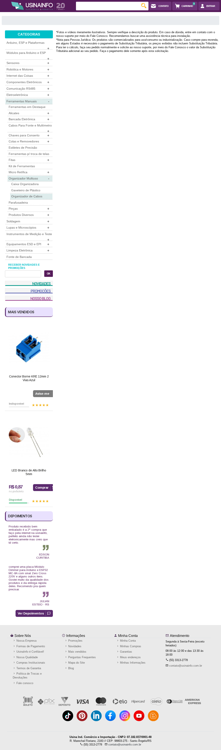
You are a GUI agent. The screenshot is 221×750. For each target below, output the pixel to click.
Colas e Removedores (29, 141)
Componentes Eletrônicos (27, 82)
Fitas (29, 160)
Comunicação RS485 (27, 88)
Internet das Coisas (27, 76)
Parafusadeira (18, 202)
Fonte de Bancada (19, 257)
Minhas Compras (130, 646)
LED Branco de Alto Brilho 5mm (29, 472)
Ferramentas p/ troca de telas (29, 154)
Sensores (27, 63)
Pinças (29, 208)
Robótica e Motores (27, 69)
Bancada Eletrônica (29, 119)
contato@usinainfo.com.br (185, 665)
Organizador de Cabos (26, 196)
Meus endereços (130, 657)
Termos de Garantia (28, 668)
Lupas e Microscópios (27, 227)
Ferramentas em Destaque (27, 107)
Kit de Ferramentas (22, 166)
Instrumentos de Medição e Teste (29, 236)
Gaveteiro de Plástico (25, 190)
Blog (70, 668)
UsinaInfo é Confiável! (30, 651)
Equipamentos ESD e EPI (27, 244)
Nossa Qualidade (27, 657)
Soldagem (27, 221)
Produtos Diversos (29, 215)
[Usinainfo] (38, 6)
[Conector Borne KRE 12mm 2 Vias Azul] (29, 348)
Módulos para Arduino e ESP (27, 55)
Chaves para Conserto (29, 135)
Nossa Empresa (26, 640)
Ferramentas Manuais (27, 101)
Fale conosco (24, 683)
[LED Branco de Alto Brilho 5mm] (29, 442)
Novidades (74, 646)
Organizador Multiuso (29, 178)
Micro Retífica (29, 172)
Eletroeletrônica (27, 95)
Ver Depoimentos (31, 613)
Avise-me (42, 393)
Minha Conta (127, 636)
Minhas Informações (132, 662)
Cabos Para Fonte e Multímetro (30, 128)
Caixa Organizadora (25, 184)
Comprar (42, 487)
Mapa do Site (76, 662)
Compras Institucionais (30, 662)
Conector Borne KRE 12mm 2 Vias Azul (29, 378)
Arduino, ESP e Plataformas (27, 45)
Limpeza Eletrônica (27, 250)
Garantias (125, 651)
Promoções (74, 640)
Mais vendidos (76, 651)
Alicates (29, 113)
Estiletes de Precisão (23, 147)
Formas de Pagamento (30, 646)
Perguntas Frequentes (81, 657)
